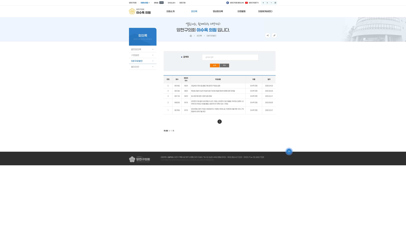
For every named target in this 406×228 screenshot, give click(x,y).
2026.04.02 (269, 86)
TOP (289, 151)
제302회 (177, 103)
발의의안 (135, 67)
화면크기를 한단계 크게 (263, 3)
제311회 (177, 96)
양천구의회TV (254, 3)
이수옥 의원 (253, 86)
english (171, 3)
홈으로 (191, 36)
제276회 (177, 110)
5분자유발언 (137, 61)
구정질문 (135, 55)
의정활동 (241, 11)
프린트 (275, 3)
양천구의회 (132, 3)
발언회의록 (136, 49)
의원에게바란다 (265, 11)
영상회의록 (218, 11)
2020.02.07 (269, 110)
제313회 (177, 91)
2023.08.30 (269, 103)
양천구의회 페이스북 (237, 3)
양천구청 (182, 3)
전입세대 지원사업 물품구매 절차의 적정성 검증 (205, 86)
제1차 (186, 103)
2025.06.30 (269, 91)
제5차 (186, 91)
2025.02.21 (269, 96)
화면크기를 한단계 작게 (271, 3)
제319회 (177, 86)
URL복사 (274, 35)
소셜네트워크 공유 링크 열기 (267, 35)
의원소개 (170, 11)
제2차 (186, 86)
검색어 (186, 57)
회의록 (194, 11)
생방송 (158, 3)
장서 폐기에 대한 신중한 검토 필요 (201, 96)
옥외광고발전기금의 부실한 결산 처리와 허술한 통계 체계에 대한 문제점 (213, 91)
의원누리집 (144, 3)
